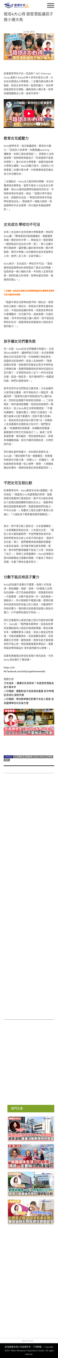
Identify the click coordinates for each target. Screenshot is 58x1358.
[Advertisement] (29, 898)
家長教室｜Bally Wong (35, 757)
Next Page (29, 745)
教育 (50, 757)
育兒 (7, 760)
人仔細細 (18, 757)
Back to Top (27, 1341)
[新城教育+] (16, 5)
